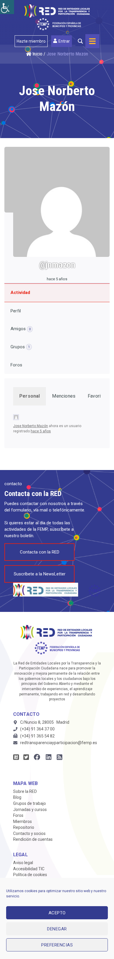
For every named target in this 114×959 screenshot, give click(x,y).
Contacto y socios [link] (29, 833)
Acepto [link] (57, 913)
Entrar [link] (64, 41)
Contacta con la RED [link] (39, 552)
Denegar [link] (57, 929)
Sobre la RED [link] (25, 791)
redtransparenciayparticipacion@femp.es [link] (58, 742)
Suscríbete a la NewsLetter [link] (39, 574)
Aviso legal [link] (23, 862)
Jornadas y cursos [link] (30, 809)
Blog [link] (17, 797)
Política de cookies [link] (30, 874)
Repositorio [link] (23, 827)
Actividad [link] (20, 292)
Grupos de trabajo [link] (29, 803)
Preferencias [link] (57, 945)
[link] (7, 7)
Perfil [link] (16, 311)
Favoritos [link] (98, 396)
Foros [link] (16, 365)
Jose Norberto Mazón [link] (30, 426)
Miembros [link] (22, 821)
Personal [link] (29, 396)
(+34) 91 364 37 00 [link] (37, 729)
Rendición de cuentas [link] (33, 839)
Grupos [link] (20, 346)
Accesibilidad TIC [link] (28, 868)
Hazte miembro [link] (31, 41)
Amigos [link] (21, 328)
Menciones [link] (63, 396)
